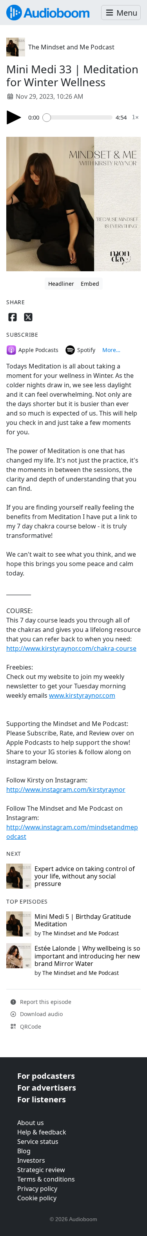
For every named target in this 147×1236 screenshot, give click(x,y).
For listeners (41, 1099)
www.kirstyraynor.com (82, 695)
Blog (24, 1151)
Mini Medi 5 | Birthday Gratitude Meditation (82, 920)
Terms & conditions (46, 1179)
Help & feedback (41, 1132)
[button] (121, 12)
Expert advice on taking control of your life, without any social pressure (84, 876)
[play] (14, 117)
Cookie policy (36, 1198)
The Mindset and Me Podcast (71, 47)
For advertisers (46, 1087)
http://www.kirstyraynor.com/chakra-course (71, 648)
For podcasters (46, 1076)
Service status (37, 1141)
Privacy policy (37, 1188)
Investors (31, 1160)
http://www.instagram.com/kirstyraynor (65, 789)
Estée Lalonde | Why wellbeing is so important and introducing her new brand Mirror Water (87, 955)
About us (30, 1122)
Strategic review (41, 1169)
